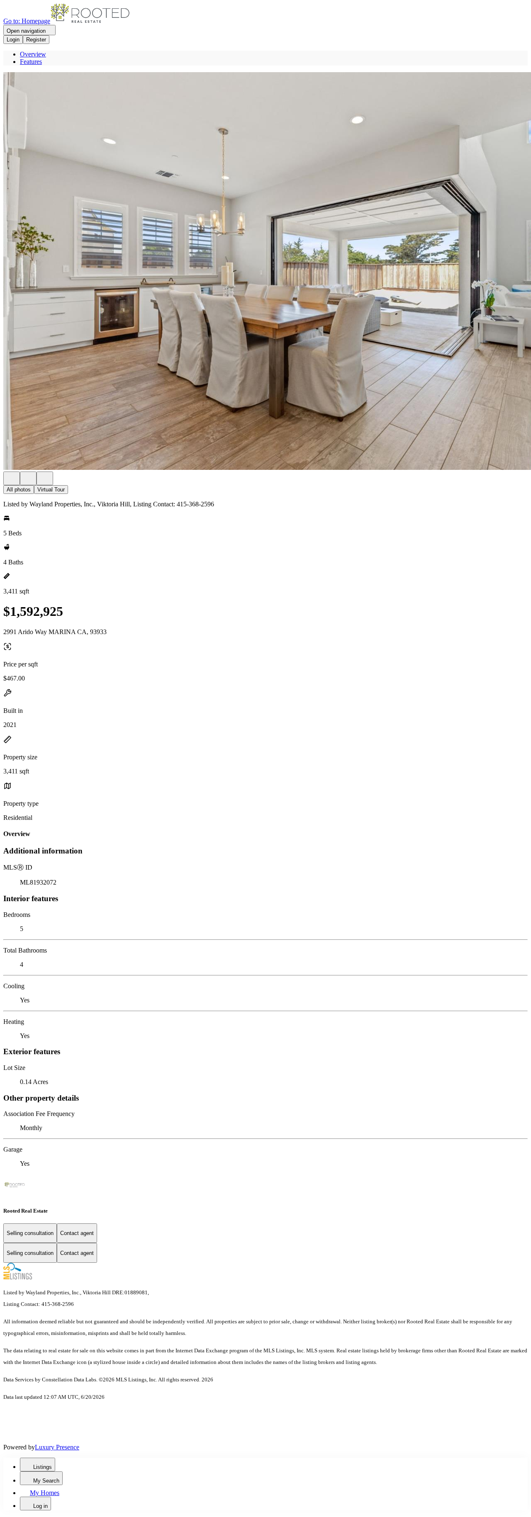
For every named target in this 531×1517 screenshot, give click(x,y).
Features (31, 61)
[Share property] (45, 478)
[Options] (11, 478)
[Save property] (28, 478)
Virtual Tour (51, 489)
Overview (33, 54)
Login (13, 39)
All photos (19, 489)
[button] (265, 272)
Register (36, 39)
